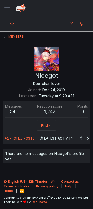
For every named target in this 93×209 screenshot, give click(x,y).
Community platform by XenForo (46, 197)
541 (13, 111)
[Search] (12, 23)
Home (8, 191)
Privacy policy (47, 186)
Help (68, 186)
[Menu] (7, 8)
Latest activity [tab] (58, 138)
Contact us (70, 181)
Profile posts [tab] (22, 138)
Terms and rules (16, 186)
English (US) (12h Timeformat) (31, 181)
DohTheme (39, 202)
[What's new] (81, 23)
